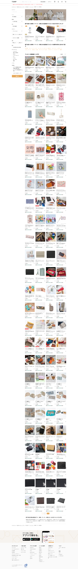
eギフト (49, 549)
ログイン (49, 1)
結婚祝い (40, 549)
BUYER (31, 558)
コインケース (54, 48)
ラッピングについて (51, 552)
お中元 (40, 553)
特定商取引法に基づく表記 (16, 555)
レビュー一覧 (14, 558)
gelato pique (32, 552)
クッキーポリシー (15, 556)
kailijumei (31, 547)
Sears (31, 550)
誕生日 (40, 547)
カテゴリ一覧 (23, 552)
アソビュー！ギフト (33, 553)
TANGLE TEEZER (33, 549)
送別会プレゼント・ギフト (21, 6)
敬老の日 (40, 552)
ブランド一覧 (23, 550)
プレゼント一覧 (23, 547)
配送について (50, 553)
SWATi (31, 556)
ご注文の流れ (50, 547)
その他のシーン (41, 561)
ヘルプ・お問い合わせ (62, 548)
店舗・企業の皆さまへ (15, 560)
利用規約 (13, 552)
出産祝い (40, 550)
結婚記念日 (41, 556)
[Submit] (21, 2)
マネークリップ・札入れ (43, 49)
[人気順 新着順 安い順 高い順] (62, 54)
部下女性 (27, 6)
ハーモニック (32, 555)
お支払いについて (51, 550)
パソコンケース (56, 49)
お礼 (39, 558)
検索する (17, 76)
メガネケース (59, 48)
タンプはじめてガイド (15, 549)
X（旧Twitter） (61, 555)
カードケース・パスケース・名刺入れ (44, 48)
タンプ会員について (51, 555)
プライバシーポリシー (15, 553)
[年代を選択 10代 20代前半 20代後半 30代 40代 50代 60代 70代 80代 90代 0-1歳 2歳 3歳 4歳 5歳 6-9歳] (17, 26)
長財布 (61, 49)
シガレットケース (28, 49)
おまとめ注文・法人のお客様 (52, 557)
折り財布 (26, 48)
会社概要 (13, 550)
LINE (59, 552)
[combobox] (29, 2)
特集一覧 (22, 549)
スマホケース (50, 49)
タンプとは (14, 547)
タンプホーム (14, 6)
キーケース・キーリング (33, 48)
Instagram (60, 554)
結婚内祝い (41, 560)
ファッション (31, 6)
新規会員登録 (43, 1)
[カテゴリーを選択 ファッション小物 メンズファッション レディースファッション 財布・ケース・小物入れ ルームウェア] (17, 34)
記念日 (40, 555)
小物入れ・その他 (35, 49)
